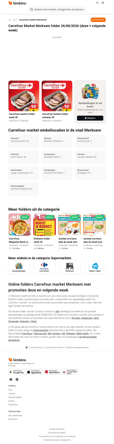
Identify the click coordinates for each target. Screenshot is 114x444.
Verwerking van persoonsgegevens (57, 440)
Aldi (49, 333)
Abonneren (99, 20)
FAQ (10, 390)
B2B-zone (12, 419)
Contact (11, 393)
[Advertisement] (57, 57)
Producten (13, 404)
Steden (11, 401)
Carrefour (27, 333)
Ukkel (33, 321)
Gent (96, 318)
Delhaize (70, 333)
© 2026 (57, 429)
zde (57, 311)
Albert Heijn (82, 333)
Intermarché (40, 333)
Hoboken (24, 321)
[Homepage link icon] (26, 347)
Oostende (13, 321)
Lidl (63, 333)
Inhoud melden (15, 397)
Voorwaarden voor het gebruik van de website (57, 436)
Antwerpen (87, 318)
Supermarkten (40, 330)
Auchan (56, 333)
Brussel (76, 318)
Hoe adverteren (15, 415)
